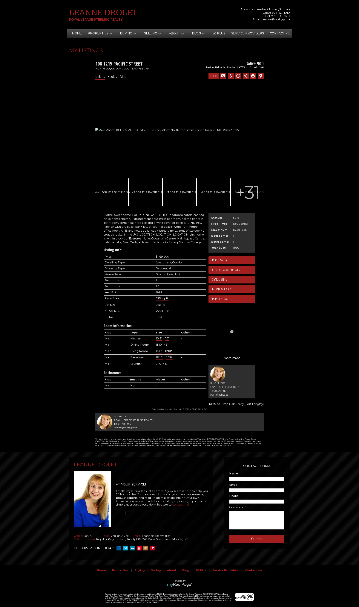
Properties (120, 570)
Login (273, 9)
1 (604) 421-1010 (218, 391)
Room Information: (118, 325)
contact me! (180, 504)
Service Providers (247, 33)
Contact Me (280, 33)
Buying (139, 570)
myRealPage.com (179, 584)
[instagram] (146, 548)
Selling (156, 570)
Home (77, 33)
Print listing (220, 299)
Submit (257, 539)
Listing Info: (113, 249)
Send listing (219, 279)
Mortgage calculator (233, 289)
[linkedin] (133, 548)
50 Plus (219, 33)
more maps (232, 358)
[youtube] (140, 548)
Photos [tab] (112, 76)
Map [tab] (123, 76)
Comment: (237, 507)
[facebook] (119, 548)
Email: (233, 484)
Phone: (234, 496)
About (171, 570)
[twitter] (126, 548)
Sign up (284, 9)
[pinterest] (153, 548)
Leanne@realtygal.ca (275, 19)
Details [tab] (100, 76)
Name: (234, 473)
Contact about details (226, 270)
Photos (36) (219, 260)
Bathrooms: (112, 372)
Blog (185, 570)
